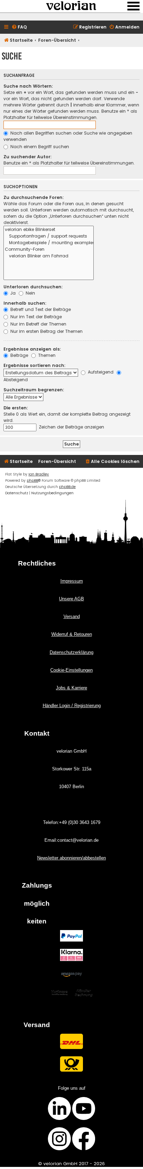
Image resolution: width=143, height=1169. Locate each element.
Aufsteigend (99, 372)
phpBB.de (67, 486)
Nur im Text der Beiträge (35, 317)
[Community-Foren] (48, 249)
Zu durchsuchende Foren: (33, 197)
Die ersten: (15, 408)
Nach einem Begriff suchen (39, 147)
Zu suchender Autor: (27, 157)
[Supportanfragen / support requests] (48, 236)
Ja (12, 293)
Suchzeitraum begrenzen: (33, 390)
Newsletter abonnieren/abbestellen (71, 857)
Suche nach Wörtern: (28, 86)
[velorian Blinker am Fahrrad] (48, 256)
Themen (46, 355)
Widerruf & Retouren (71, 634)
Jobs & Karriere (71, 687)
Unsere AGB (71, 598)
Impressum (71, 581)
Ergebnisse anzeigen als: (32, 349)
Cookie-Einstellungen (71, 670)
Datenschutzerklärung (71, 652)
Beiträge (18, 355)
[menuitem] (19, 27)
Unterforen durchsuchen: (33, 287)
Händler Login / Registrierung (72, 705)
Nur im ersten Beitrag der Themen (46, 331)
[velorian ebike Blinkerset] (48, 229)
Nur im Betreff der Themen (37, 324)
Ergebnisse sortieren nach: (34, 365)
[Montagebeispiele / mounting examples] (48, 243)
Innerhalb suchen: (25, 303)
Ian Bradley (38, 474)
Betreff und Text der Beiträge (40, 309)
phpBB (32, 480)
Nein (29, 293)
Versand (72, 616)
